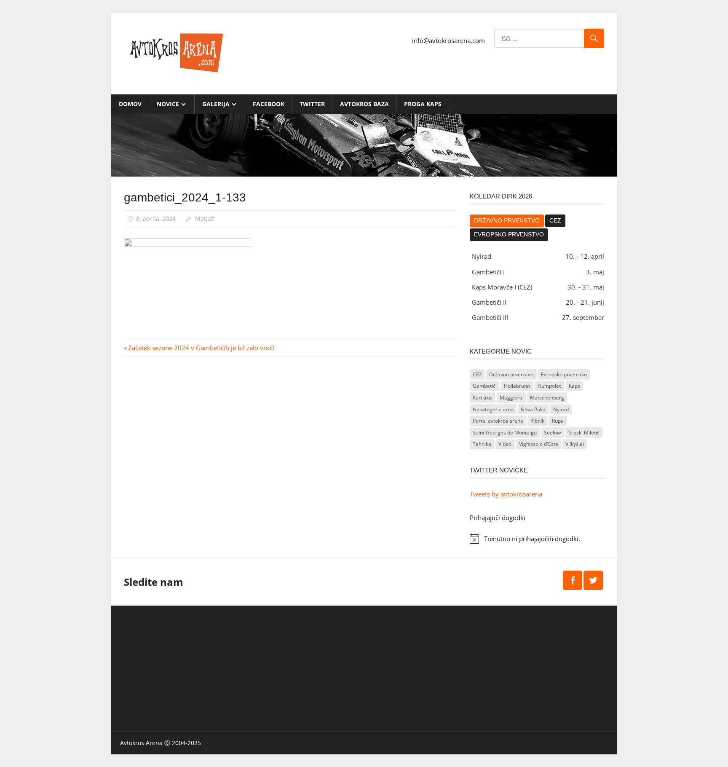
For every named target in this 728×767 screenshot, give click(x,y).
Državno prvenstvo (507, 220)
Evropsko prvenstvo (509, 234)
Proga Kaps (423, 104)
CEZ (555, 220)
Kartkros (482, 397)
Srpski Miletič (584, 432)
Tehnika (482, 444)
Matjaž (204, 219)
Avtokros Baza (364, 104)
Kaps (574, 385)
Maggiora (511, 397)
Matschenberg (547, 397)
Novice (168, 104)
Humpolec (550, 385)
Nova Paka (533, 409)
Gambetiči (485, 385)
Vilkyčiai (574, 444)
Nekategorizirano (493, 409)
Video (504, 444)
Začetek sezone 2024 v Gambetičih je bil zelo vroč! (201, 347)
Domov (130, 104)
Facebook (268, 104)
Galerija (216, 104)
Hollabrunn (517, 385)
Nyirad (561, 409)
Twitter (312, 104)
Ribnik (537, 420)
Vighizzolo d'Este (538, 444)
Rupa (558, 420)
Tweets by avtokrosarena (506, 494)
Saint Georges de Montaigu (505, 432)
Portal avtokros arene (498, 420)
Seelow (552, 432)
